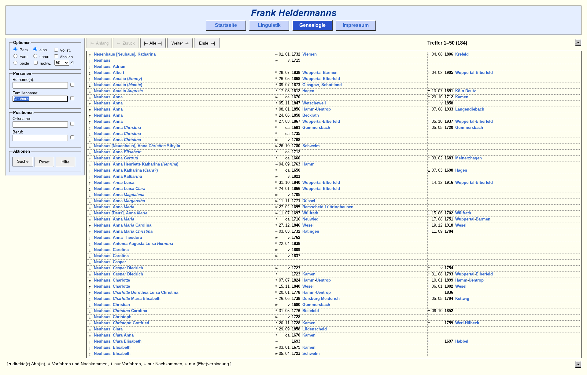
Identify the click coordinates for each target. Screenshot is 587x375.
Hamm (308, 109)
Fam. (23, 56)
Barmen (330, 72)
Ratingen (310, 231)
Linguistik (269, 25)
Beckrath (310, 115)
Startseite (226, 25)
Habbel (461, 341)
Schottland (331, 84)
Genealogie (312, 25)
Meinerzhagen (468, 158)
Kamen (461, 97)
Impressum (356, 25)
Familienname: (26, 93)
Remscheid (312, 207)
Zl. (72, 62)
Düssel (308, 200)
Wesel (308, 225)
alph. (43, 50)
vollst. (65, 50)
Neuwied (310, 219)
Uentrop (323, 109)
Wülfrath (310, 213)
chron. (44, 56)
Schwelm (311, 146)
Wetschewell (314, 103)
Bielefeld (310, 310)
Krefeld (462, 54)
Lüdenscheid (314, 329)
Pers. (23, 50)
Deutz (470, 91)
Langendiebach (469, 109)
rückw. (45, 63)
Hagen (308, 91)
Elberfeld (484, 72)
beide (23, 63)
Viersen (309, 54)
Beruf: (18, 132)
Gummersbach (316, 127)
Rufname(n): (23, 79)
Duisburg (311, 298)
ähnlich (66, 57)
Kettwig (462, 298)
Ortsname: (22, 118)
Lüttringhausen (339, 207)
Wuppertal (312, 72)
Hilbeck (472, 323)
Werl (459, 323)
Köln (459, 91)
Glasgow (310, 84)
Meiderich (330, 298)
